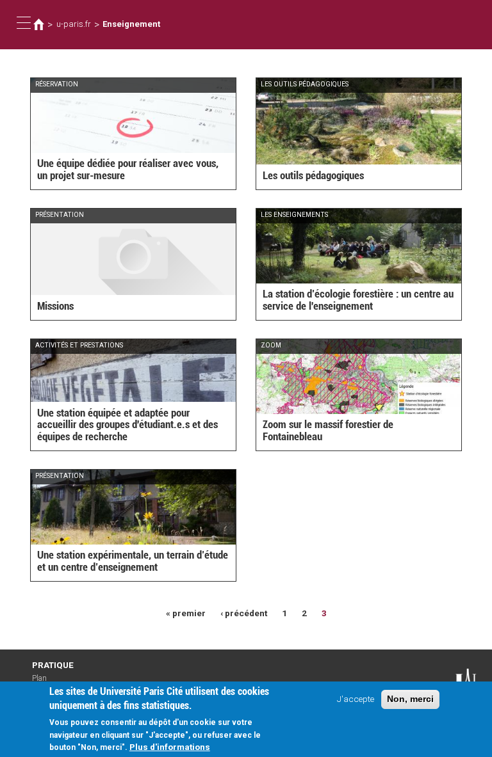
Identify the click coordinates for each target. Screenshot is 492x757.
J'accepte (355, 699)
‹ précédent (243, 613)
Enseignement (131, 24)
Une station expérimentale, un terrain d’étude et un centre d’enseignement (132, 560)
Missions (55, 305)
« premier (186, 613)
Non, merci (410, 699)
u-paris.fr (73, 24)
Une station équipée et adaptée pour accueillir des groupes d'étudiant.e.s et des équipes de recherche (127, 424)
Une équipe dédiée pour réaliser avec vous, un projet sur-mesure (127, 169)
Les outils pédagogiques (313, 175)
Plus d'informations (169, 747)
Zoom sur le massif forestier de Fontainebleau (328, 430)
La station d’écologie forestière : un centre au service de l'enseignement (358, 299)
